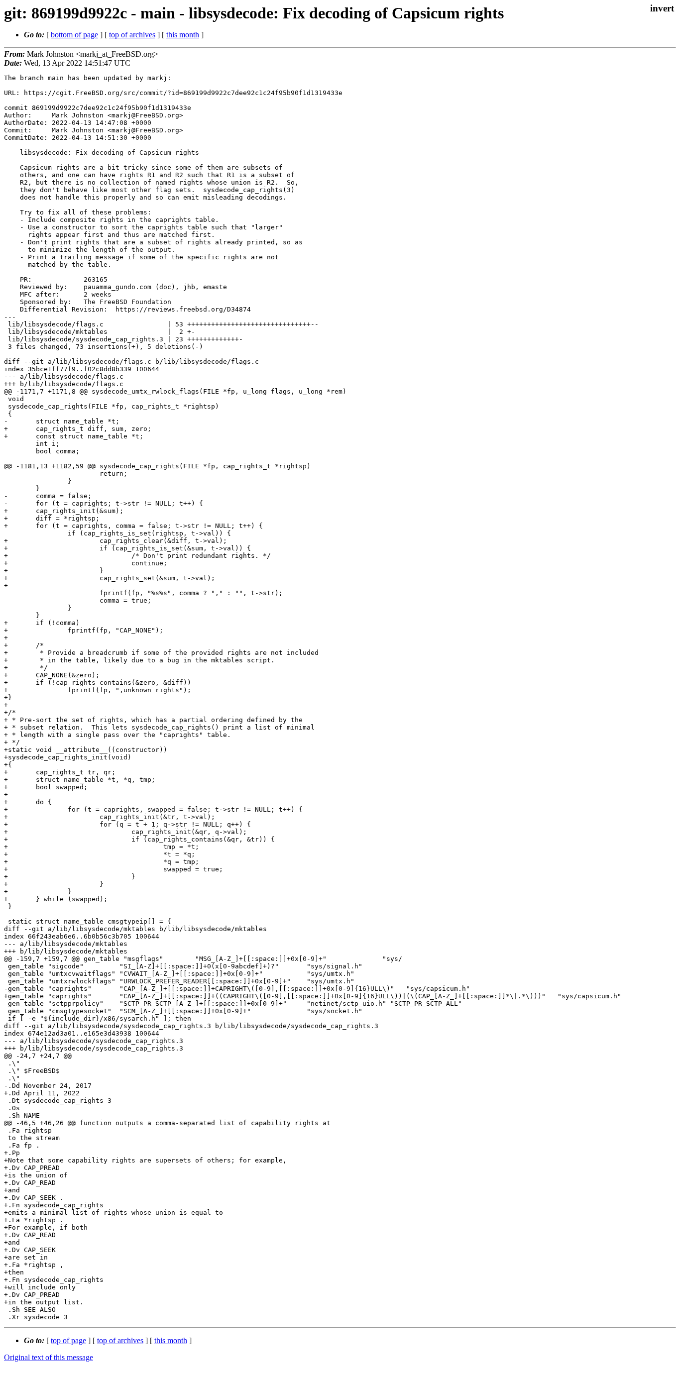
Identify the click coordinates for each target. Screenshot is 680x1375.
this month (182, 34)
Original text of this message (48, 1357)
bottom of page (74, 34)
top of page (68, 1340)
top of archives (132, 34)
